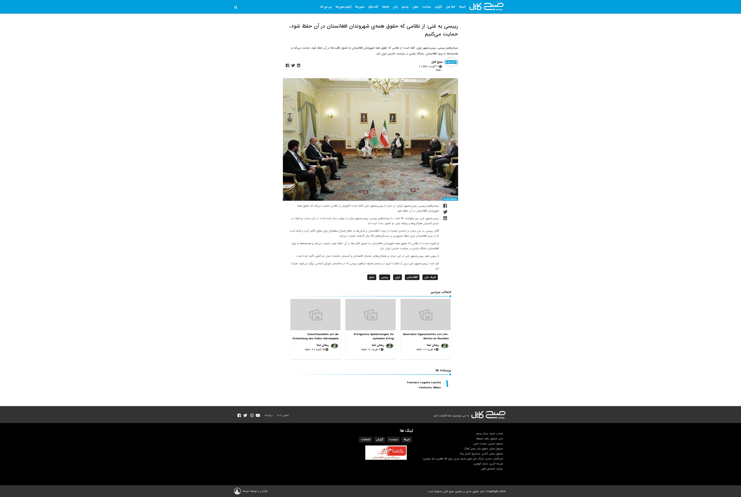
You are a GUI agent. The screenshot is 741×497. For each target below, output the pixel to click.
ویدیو (405, 7)
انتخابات (365, 439)
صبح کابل (436, 62)
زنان (395, 7)
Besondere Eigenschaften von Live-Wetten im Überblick (426, 336)
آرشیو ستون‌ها (343, 7)
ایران (397, 277)
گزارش (438, 7)
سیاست (426, 7)
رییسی (384, 277)
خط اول (450, 7)
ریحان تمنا (433, 345)
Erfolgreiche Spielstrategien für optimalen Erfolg (374, 336)
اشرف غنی (430, 277)
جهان (415, 7)
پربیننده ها (443, 370)
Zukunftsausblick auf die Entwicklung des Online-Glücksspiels (315, 336)
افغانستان (412, 277)
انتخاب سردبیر (441, 292)
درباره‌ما (269, 415)
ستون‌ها (360, 7)
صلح (371, 277)
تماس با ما (283, 415)
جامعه (385, 7)
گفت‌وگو (373, 7)
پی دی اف (326, 7)
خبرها (462, 7)
